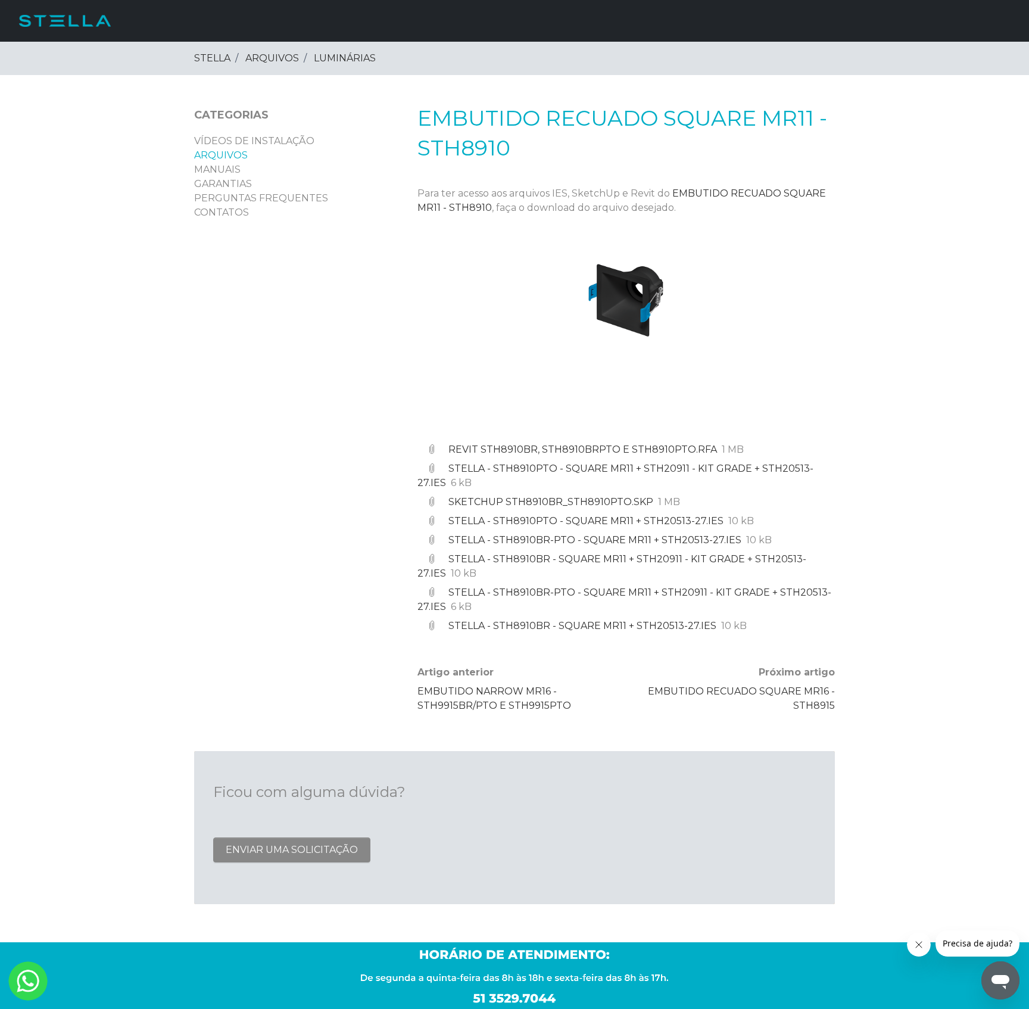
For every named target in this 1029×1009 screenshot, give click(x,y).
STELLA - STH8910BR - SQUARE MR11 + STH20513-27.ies (582, 625)
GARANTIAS (223, 183)
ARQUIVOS (272, 58)
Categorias (231, 115)
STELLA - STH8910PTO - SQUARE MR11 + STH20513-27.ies (586, 521)
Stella (212, 58)
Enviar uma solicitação (292, 849)
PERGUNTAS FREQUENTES (261, 198)
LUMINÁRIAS (345, 58)
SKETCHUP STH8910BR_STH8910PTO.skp (550, 501)
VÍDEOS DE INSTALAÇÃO (254, 141)
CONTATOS (221, 212)
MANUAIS (217, 169)
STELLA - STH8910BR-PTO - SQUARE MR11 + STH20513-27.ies (594, 540)
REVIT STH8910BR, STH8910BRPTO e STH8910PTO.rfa (582, 449)
